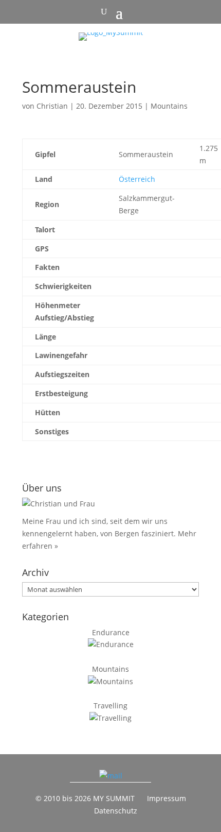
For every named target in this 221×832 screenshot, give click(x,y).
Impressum (166, 798)
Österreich (137, 179)
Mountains (169, 106)
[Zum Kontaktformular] (110, 775)
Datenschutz (115, 811)
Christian (52, 106)
